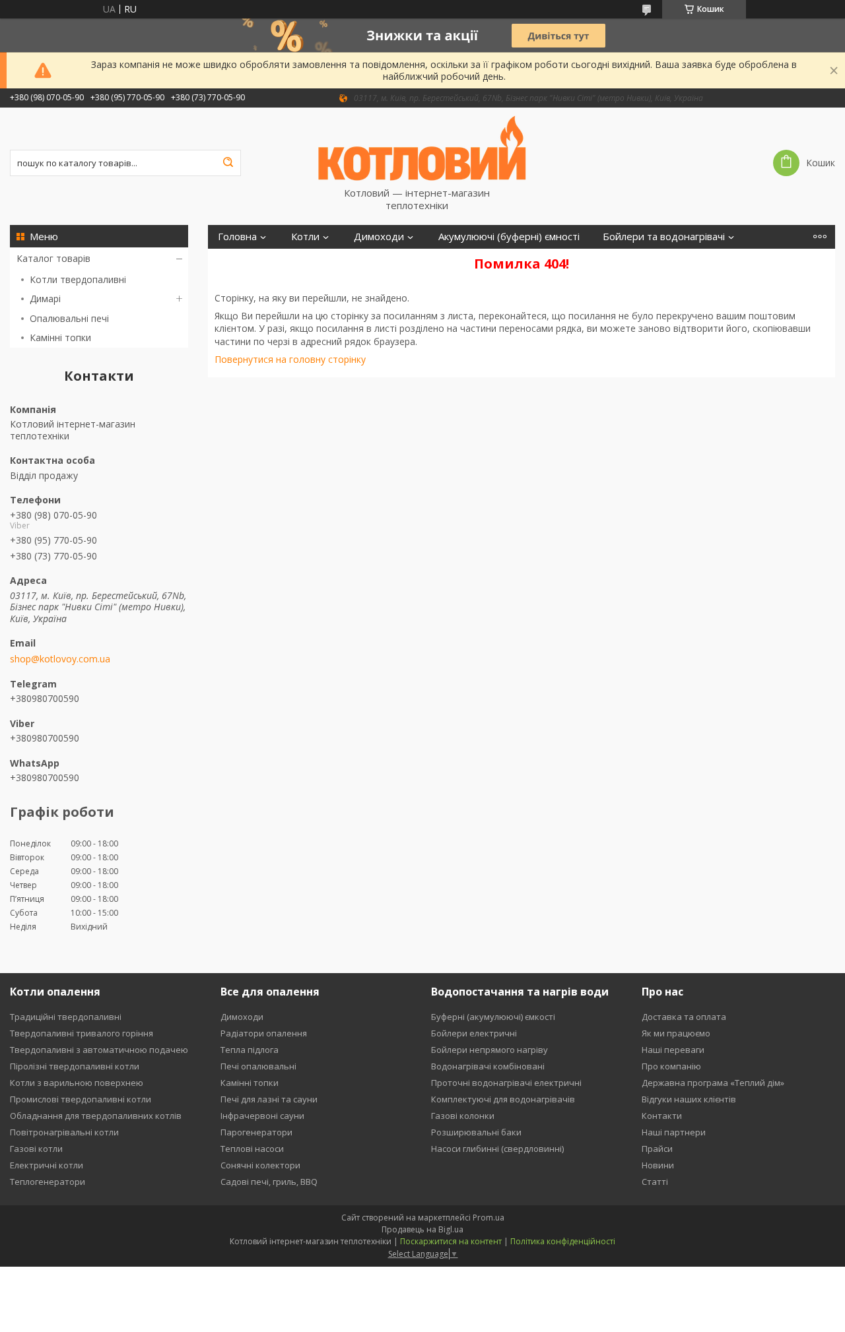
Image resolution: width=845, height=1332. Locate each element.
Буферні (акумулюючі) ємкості (493, 1017)
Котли (305, 236)
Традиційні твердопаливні (65, 1017)
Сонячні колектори (260, 1165)
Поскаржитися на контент (451, 1241)
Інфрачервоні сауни (262, 1116)
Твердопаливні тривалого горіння (81, 1033)
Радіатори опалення (263, 1033)
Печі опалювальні (258, 1066)
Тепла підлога (249, 1050)
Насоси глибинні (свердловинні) (497, 1149)
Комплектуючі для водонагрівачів (503, 1099)
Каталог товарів (53, 258)
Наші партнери (674, 1132)
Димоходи (379, 236)
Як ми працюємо (676, 1033)
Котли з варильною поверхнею (76, 1083)
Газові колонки (462, 1116)
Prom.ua (488, 1217)
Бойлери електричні (474, 1033)
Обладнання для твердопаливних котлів (96, 1116)
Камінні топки (60, 337)
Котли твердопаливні (78, 279)
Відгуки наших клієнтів (689, 1099)
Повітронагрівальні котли (64, 1132)
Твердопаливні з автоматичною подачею (99, 1050)
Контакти (662, 1116)
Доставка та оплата (684, 1017)
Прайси (657, 1149)
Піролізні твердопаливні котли (74, 1066)
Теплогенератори (47, 1182)
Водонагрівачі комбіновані (488, 1066)
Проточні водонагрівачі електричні (506, 1083)
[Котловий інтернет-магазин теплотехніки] (422, 147)
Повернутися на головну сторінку (290, 359)
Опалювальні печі (69, 318)
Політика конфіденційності (562, 1241)
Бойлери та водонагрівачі (664, 236)
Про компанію (671, 1066)
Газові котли (36, 1149)
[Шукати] (228, 163)
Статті (655, 1182)
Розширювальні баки (476, 1132)
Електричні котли (46, 1165)
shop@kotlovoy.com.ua (60, 659)
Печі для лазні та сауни (269, 1099)
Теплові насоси (252, 1149)
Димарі (45, 298)
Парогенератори (256, 1132)
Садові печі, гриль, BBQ (269, 1182)
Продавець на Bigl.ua (422, 1229)
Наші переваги (673, 1050)
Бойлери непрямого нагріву (489, 1050)
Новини (658, 1165)
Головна (237, 236)
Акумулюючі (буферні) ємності (509, 236)
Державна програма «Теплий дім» (713, 1083)
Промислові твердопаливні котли (80, 1099)
